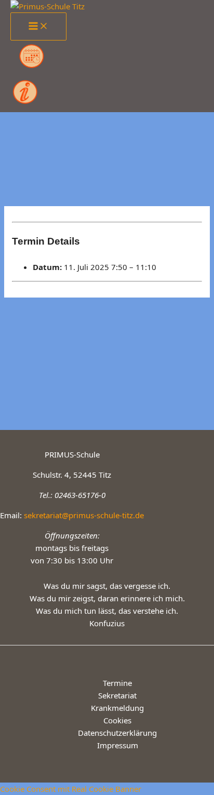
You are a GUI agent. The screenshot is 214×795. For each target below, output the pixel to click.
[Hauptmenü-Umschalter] (38, 26)
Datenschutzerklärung (117, 732)
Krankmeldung (117, 708)
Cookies (117, 720)
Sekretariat (117, 695)
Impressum (117, 745)
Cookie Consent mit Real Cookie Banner (70, 789)
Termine (117, 683)
